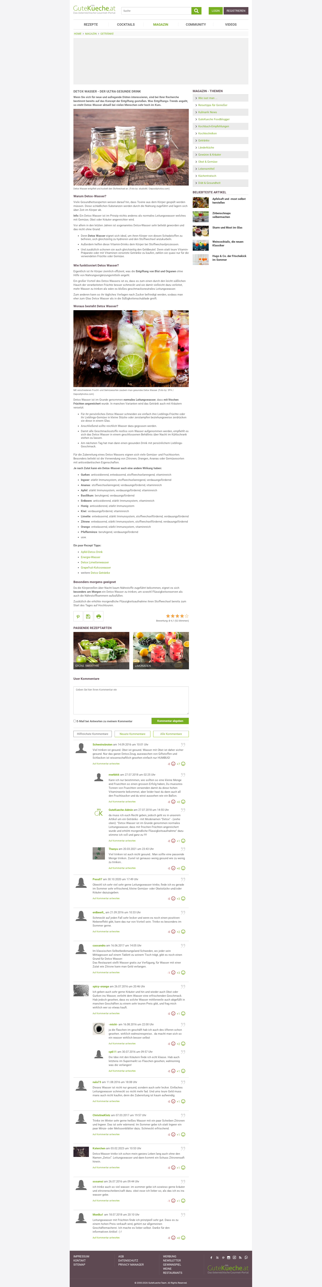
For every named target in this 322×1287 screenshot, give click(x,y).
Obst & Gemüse (207, 161)
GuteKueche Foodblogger (214, 119)
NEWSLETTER (172, 1260)
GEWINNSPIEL (172, 1264)
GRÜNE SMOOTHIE (87, 666)
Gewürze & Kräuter (209, 154)
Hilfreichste (92, 734)
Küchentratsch (207, 176)
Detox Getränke (100, 572)
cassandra (99, 945)
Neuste (132, 734)
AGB (121, 1256)
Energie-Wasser (90, 557)
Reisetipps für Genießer (212, 105)
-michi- (113, 1024)
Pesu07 (97, 879)
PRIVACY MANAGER (131, 1264)
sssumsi (98, 1181)
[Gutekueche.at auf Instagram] (228, 1257)
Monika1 (98, 1214)
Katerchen (99, 1148)
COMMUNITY (196, 24)
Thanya (113, 849)
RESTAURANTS (172, 1273)
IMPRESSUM (81, 1256)
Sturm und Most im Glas (227, 227)
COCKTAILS (126, 24)
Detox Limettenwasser (95, 562)
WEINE (167, 1268)
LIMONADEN (143, 666)
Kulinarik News (207, 112)
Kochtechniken (207, 133)
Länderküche (206, 147)
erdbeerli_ (99, 912)
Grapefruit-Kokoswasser (96, 567)
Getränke (203, 140)
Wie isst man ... (207, 98)
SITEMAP (79, 1264)
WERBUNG (169, 1256)
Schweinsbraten (102, 744)
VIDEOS (231, 24)
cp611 (113, 1051)
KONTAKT (79, 1260)
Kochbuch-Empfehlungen (213, 126)
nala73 (97, 1082)
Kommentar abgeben (170, 721)
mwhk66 (114, 774)
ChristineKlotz (101, 1115)
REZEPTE (91, 24)
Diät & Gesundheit (209, 183)
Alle (171, 734)
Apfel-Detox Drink (92, 552)
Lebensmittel (206, 168)
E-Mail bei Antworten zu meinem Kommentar (104, 721)
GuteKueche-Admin (121, 810)
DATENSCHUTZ (128, 1260)
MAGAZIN (160, 24)
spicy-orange (101, 986)
